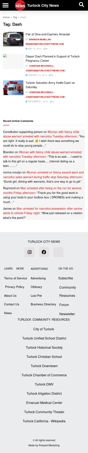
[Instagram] (29, 252)
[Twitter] (58, 252)
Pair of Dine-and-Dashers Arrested (48, 34)
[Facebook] (44, 252)
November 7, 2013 (37, 101)
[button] (5, 5)
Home (6, 17)
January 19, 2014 (37, 75)
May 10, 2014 (34, 48)
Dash (23, 17)
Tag (15, 17)
